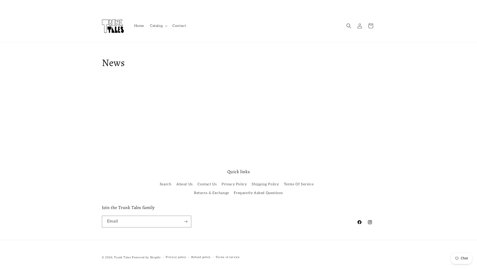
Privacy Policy (234, 184)
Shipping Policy (265, 184)
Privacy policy (176, 257)
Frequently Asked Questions (258, 193)
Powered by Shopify (146, 257)
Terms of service (228, 257)
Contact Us (207, 184)
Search (166, 184)
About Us (184, 184)
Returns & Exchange (211, 193)
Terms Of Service (299, 184)
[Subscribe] (185, 221)
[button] (158, 26)
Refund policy (201, 257)
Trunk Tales (122, 257)
